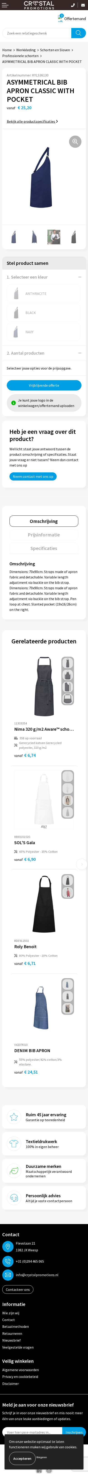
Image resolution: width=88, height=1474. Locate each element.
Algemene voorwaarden (20, 1370)
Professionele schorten (20, 55)
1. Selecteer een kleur (27, 277)
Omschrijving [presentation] (44, 521)
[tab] (43, 521)
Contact (8, 1319)
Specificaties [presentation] (43, 548)
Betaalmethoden (15, 1326)
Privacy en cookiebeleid (20, 1376)
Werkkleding (26, 50)
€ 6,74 (25, 755)
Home (7, 50)
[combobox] (37, 33)
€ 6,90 (25, 859)
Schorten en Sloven (55, 50)
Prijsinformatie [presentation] (44, 534)
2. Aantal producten (25, 353)
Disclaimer (10, 1383)
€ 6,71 (25, 963)
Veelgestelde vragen (18, 1347)
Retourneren (12, 1333)
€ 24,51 (26, 1072)
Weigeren (41, 1457)
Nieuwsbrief (11, 1340)
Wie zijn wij (10, 1313)
